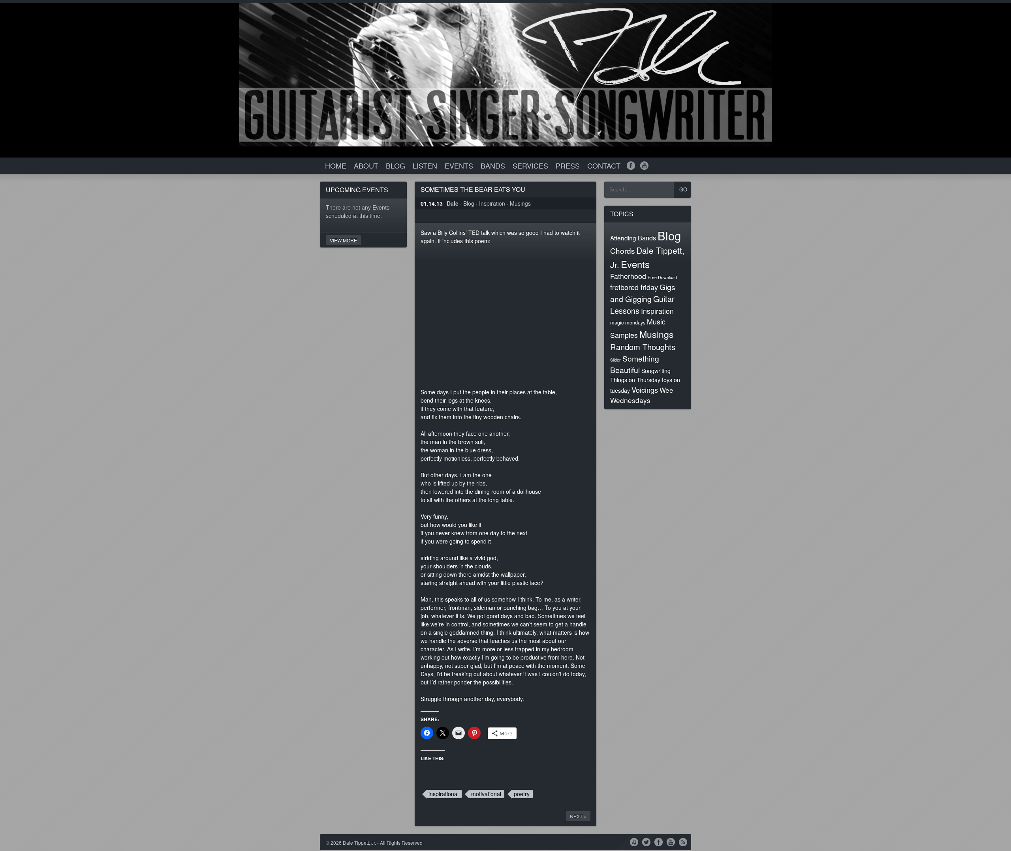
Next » (578, 816)
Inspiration (492, 203)
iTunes (634, 841)
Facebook (658, 841)
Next (997, 17)
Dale (453, 203)
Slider (615, 360)
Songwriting (656, 371)
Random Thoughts (642, 346)
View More (343, 240)
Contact (603, 165)
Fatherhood (628, 276)
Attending (623, 237)
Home (335, 165)
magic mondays (627, 322)
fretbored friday (634, 287)
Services (530, 165)
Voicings (644, 389)
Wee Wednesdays (641, 395)
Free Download (662, 277)
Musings (520, 203)
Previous (973, 17)
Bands (493, 165)
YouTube (671, 841)
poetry (522, 794)
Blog (395, 165)
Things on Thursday (635, 380)
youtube (644, 165)
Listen (425, 165)
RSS (683, 841)
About (366, 165)
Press (568, 165)
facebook (631, 165)
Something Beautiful (634, 364)
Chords (622, 250)
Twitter (646, 841)
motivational (486, 794)
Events (459, 165)
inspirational (443, 794)
